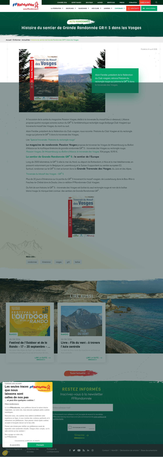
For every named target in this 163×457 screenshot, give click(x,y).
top (133, 441)
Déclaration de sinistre (129, 450)
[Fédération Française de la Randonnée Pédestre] (25, 5)
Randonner (83, 8)
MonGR (100, 2)
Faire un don (145, 2)
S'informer (119, 8)
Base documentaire (149, 450)
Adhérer (107, 8)
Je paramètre (15, 445)
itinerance (46, 262)
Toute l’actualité (77, 373)
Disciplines (70, 8)
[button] (5, 453)
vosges (59, 262)
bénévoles (111, 2)
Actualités (26, 40)
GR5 (68, 262)
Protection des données (33, 450)
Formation (133, 2)
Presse (122, 2)
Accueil (8, 40)
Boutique (89, 2)
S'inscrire (79, 435)
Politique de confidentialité (53, 450)
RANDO (13, 334)
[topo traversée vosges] (81, 216)
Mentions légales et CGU (14, 450)
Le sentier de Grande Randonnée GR (48, 156)
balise (77, 262)
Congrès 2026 (62, 2)
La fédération (56, 8)
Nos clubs (95, 8)
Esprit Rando (76, 2)
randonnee (32, 262)
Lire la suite (41, 357)
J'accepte (40, 445)
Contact (105, 450)
